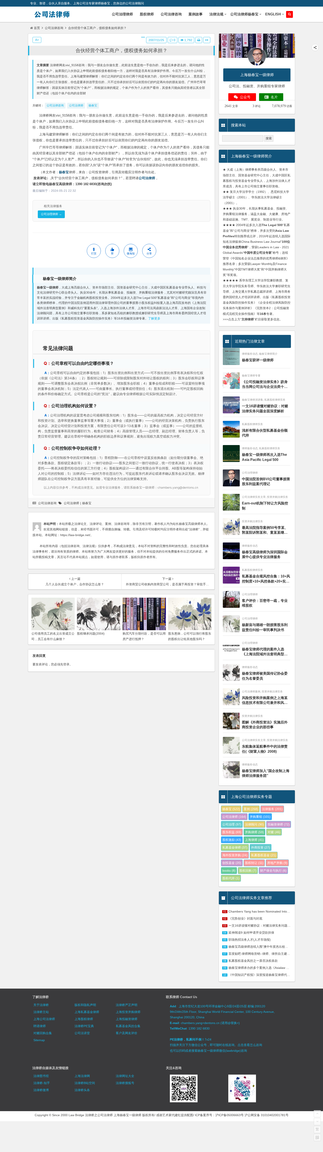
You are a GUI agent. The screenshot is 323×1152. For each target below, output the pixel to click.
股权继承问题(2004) (91, 633)
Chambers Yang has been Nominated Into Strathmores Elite (270, 911)
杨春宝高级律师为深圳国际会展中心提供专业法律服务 (265, 554)
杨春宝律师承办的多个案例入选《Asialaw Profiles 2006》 (268, 967)
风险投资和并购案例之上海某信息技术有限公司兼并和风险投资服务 (265, 700)
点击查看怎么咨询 (250, 1045)
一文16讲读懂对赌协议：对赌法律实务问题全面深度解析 (265, 408)
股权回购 (247, 870)
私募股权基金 (263, 855)
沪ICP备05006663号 (229, 1115)
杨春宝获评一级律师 (258, 360)
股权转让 (254, 863)
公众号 (245, 97)
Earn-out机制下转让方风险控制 (265, 505)
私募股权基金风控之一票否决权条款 (253, 960)
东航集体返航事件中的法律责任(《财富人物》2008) (265, 749)
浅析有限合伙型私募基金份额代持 (265, 433)
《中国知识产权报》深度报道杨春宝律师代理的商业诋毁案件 (270, 975)
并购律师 (254, 832)
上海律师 (254, 840)
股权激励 (231, 840)
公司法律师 (147, 178)
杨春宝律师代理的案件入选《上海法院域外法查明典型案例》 (265, 652)
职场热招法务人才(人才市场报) (250, 939)
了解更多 (154, 318)
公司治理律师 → (51, 214)
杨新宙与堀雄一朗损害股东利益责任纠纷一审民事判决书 (265, 627)
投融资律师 (279, 824)
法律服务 (272, 809)
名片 (274, 97)
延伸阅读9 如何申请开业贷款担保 (251, 932)
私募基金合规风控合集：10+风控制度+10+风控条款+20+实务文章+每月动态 (266, 579)
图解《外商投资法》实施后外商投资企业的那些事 (265, 724)
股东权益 (231, 832)
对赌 (274, 832)
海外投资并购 (234, 855)
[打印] (198, 40)
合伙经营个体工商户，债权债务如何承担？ (121, 50)
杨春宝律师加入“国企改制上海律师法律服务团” (265, 773)
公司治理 (231, 824)
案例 (251, 809)
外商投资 (260, 847)
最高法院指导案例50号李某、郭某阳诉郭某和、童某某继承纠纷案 (265, 530)
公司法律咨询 (54, 28)
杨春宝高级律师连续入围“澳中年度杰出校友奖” (260, 946)
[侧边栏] (206, 40)
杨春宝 (64, 172)
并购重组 (260, 816)
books (229, 870)
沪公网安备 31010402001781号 (267, 1115)
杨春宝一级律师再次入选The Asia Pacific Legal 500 (264, 457)
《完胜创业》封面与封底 (245, 918)
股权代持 (231, 878)
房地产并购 (277, 863)
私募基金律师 (234, 847)
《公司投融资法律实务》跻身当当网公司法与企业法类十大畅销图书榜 (265, 384)
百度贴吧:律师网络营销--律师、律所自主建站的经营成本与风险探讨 (275, 953)
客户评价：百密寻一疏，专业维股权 (265, 603)
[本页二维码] (317, 1137)
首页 (37, 28)
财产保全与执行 (273, 870)
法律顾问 (254, 824)
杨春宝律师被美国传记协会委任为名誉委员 (265, 676)
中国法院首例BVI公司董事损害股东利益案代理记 (266, 481)
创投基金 (231, 863)
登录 (66, 664)
